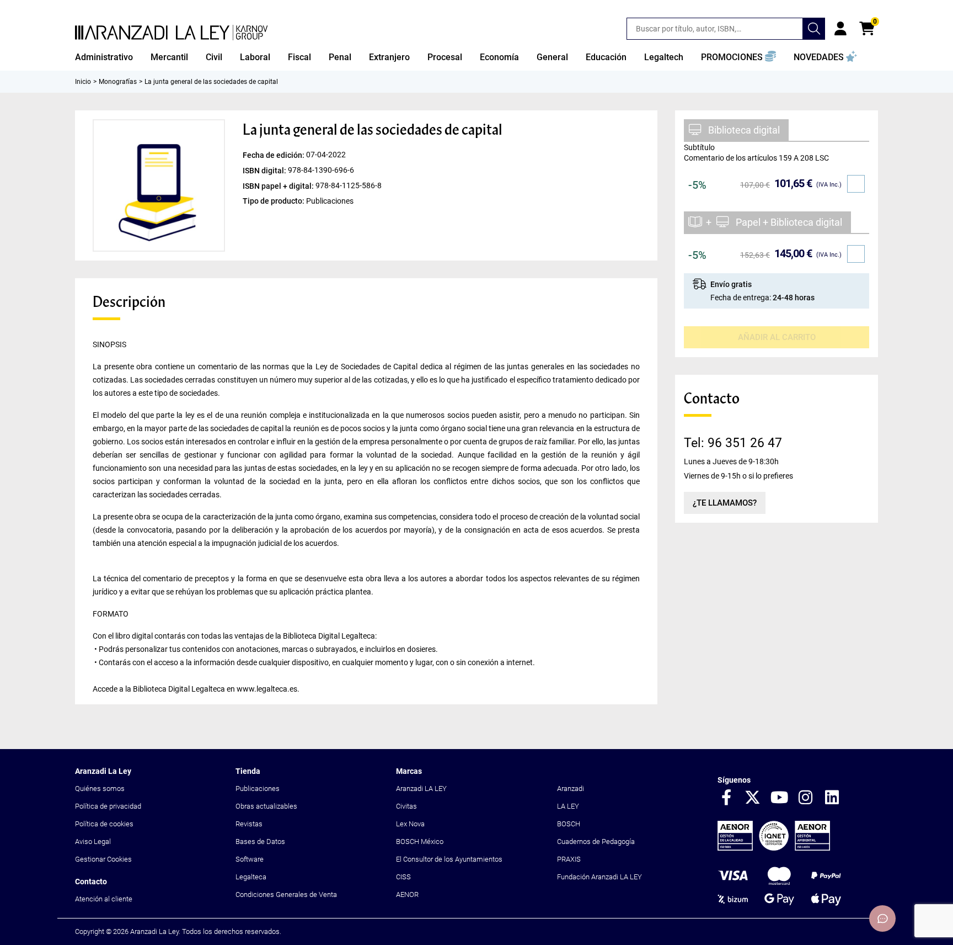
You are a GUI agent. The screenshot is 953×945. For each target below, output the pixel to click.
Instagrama (806, 798)
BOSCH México (419, 841)
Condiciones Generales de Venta (286, 894)
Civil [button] (214, 57)
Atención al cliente (103, 899)
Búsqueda (814, 29)
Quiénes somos (100, 788)
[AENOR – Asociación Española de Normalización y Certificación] (774, 848)
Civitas (406, 806)
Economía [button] (499, 57)
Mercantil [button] (169, 57)
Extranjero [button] (389, 57)
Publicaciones (257, 788)
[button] (738, 57)
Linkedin (832, 798)
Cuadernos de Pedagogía (596, 841)
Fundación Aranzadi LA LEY (599, 877)
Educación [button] (606, 57)
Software (249, 859)
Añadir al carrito (777, 337)
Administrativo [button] (104, 57)
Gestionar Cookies (103, 859)
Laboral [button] (255, 57)
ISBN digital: (265, 170)
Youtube (779, 798)
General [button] (552, 57)
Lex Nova (410, 824)
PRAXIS (569, 859)
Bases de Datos (260, 841)
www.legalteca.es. (268, 688)
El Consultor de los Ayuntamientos (449, 859)
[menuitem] (104, 57)
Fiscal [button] (299, 57)
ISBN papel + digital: (279, 186)
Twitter (753, 798)
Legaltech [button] (663, 57)
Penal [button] (340, 57)
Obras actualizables (266, 806)
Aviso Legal (93, 841)
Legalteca (250, 877)
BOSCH (568, 824)
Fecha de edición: (274, 155)
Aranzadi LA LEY (421, 788)
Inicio (83, 82)
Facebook (726, 798)
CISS (403, 877)
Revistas (249, 824)
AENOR (407, 894)
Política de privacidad (108, 806)
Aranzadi (570, 788)
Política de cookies (104, 824)
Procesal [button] (444, 57)
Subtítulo (699, 147)
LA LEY (568, 806)
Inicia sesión (840, 29)
